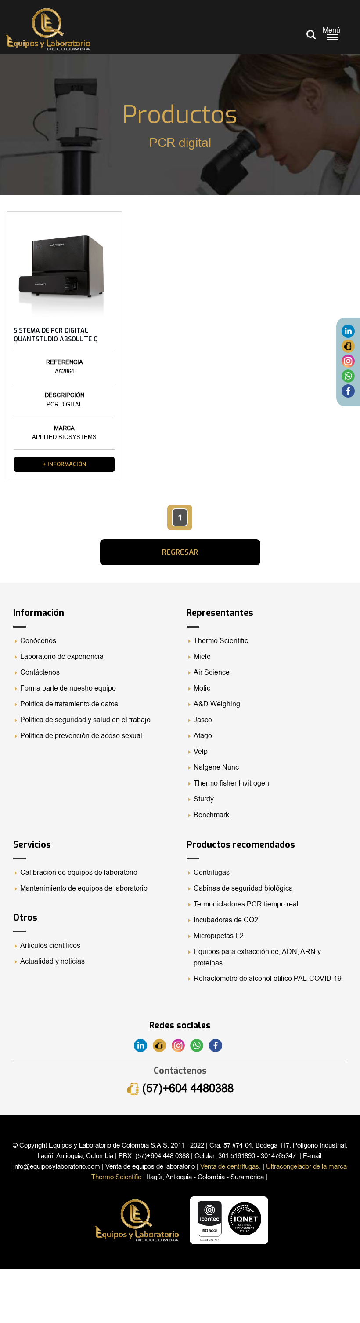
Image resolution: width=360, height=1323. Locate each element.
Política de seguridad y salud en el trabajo (85, 720)
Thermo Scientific (221, 641)
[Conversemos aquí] (348, 375)
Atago (203, 736)
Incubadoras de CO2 (226, 920)
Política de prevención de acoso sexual (81, 736)
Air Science (212, 672)
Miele (202, 657)
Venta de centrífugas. (230, 1166)
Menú (331, 30)
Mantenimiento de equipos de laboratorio (84, 888)
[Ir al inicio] (48, 29)
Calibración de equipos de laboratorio (78, 872)
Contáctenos (40, 672)
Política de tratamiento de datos (69, 704)
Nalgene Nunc (216, 767)
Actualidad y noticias (52, 961)
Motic (202, 688)
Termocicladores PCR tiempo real (246, 904)
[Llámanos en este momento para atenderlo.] (348, 346)
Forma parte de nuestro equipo (68, 688)
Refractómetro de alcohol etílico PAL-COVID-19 (268, 978)
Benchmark (211, 815)
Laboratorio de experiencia (62, 657)
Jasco (203, 720)
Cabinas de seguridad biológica (243, 888)
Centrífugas (212, 872)
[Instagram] (348, 360)
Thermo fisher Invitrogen (231, 783)
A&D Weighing (217, 704)
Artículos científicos (50, 945)
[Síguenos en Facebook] (348, 390)
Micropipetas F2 (219, 936)
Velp (201, 752)
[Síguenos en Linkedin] (348, 331)
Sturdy (204, 799)
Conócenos (38, 641)
